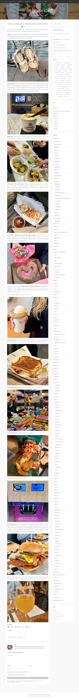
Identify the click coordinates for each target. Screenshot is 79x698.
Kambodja (56, 492)
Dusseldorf (57, 555)
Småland (56, 181)
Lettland (56, 495)
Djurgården (57, 195)
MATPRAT (55, 362)
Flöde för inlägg (56, 613)
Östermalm (57, 186)
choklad (62, 66)
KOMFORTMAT (56, 331)
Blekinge (56, 147)
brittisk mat (56, 64)
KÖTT (54, 314)
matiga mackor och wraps (59, 342)
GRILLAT (55, 280)
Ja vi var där (23, 294)
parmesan (68, 80)
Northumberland (58, 441)
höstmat (56, 76)
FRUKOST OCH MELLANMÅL (59, 252)
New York (20, 637)
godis (55, 235)
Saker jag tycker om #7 (62, 47)
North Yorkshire (58, 438)
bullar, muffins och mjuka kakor (60, 232)
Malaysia (56, 498)
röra (59, 86)
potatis (61, 82)
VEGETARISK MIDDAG (57, 600)
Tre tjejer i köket (39, 10)
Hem (6, 1)
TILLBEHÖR (55, 580)
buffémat (69, 64)
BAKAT (54, 223)
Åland (55, 379)
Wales (55, 569)
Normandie (57, 467)
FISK (54, 249)
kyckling (69, 76)
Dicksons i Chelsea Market (38, 341)
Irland (55, 478)
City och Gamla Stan (59, 192)
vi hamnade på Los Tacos (39, 136)
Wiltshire (57, 453)
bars (55, 254)
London (62, 80)
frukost (57, 72)
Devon (56, 419)
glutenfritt (68, 72)
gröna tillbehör (57, 589)
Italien (55, 484)
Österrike (56, 376)
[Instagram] (70, 1)
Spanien (56, 518)
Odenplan (57, 203)
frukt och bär (57, 257)
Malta (55, 501)
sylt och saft (56, 597)
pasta (55, 82)
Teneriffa (57, 532)
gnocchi (56, 336)
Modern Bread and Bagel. (37, 36)
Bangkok (57, 540)
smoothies (56, 277)
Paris (56, 470)
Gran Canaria (57, 523)
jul (54, 288)
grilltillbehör (59, 74)
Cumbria (57, 416)
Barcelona (57, 521)
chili (57, 66)
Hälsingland (56, 167)
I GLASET (55, 297)
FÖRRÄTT (55, 246)
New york (57, 563)
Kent (56, 427)
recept (67, 84)
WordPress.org (56, 618)
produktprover (68, 82)
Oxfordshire (57, 444)
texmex (55, 356)
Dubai (55, 399)
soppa (67, 88)
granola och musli (58, 263)
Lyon (56, 464)
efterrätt (63, 68)
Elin (25, 26)
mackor (55, 269)
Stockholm (58, 90)
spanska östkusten (59, 529)
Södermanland (57, 175)
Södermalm (57, 206)
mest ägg (56, 271)
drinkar (55, 308)
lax (69, 78)
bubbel (55, 305)
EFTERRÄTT (55, 243)
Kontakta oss (20, 1)
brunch (63, 64)
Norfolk (56, 436)
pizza (55, 348)
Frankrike (56, 458)
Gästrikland (56, 161)
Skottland (56, 515)
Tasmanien (57, 390)
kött (57, 78)
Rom (56, 487)
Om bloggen (11, 1)
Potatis (55, 351)
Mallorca (57, 526)
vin (54, 311)
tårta (55, 240)
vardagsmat (60, 92)
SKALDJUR (55, 572)
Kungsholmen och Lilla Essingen (62, 198)
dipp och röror (57, 583)
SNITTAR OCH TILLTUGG (58, 574)
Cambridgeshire (58, 410)
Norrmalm (57, 201)
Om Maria (56, 126)
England (69, 68)
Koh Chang (57, 543)
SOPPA (54, 577)
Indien (55, 475)
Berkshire (57, 404)
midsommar (56, 291)
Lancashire (57, 430)
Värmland (56, 215)
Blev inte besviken (12, 185)
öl (54, 300)
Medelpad (56, 172)
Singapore (56, 512)
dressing (56, 68)
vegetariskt (59, 94)
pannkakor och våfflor (59, 274)
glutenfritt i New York (12, 637)
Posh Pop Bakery (11, 91)
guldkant (67, 74)
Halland (55, 169)
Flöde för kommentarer (58, 616)
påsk (55, 294)
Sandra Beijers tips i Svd (39, 184)
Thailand (56, 538)
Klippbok (40, 1)
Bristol (56, 407)
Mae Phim (57, 546)
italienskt (62, 76)
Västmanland (57, 220)
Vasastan (57, 209)
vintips (66, 96)
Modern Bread (21, 91)
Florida (56, 560)
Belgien (55, 393)
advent (55, 286)
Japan (55, 489)
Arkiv (45, 1)
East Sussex (57, 424)
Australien (56, 382)
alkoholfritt (56, 303)
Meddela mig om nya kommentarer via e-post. (18, 672)
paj (54, 345)
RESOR (33, 1)
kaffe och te (56, 266)
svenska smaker (66, 90)
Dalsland (56, 155)
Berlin (56, 552)
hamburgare (56, 339)
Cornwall (57, 413)
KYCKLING (55, 359)
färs (62, 72)
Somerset (57, 447)
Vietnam (60, 96)
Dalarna (55, 152)
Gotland (56, 164)
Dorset (56, 421)
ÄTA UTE (55, 138)
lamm (55, 322)
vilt (54, 328)
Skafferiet (28, 1)
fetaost (65, 70)
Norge (55, 506)
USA (24, 637)
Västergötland (57, 218)
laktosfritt (63, 78)
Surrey (56, 450)
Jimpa (54, 45)
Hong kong (56, 472)
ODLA (54, 365)
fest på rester (58, 70)
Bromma (57, 189)
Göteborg (56, 158)
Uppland (56, 212)
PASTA (54, 371)
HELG (54, 283)
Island (55, 481)
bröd (55, 229)
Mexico (55, 504)
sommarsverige (60, 88)
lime (56, 80)
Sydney (56, 387)
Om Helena (56, 123)
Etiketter (55, 108)
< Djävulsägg (10, 641)
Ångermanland (57, 144)
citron (68, 66)
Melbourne (57, 385)
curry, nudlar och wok (58, 334)
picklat (55, 591)
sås (54, 594)
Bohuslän (56, 150)
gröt (55, 260)
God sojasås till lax (61, 45)
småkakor (56, 237)
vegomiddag (67, 94)
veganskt (67, 92)
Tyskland (56, 549)
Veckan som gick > (44, 641)
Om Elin (55, 121)
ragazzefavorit (59, 84)
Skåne (55, 178)
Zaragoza (57, 535)
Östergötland (57, 141)
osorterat (55, 368)
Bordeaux (57, 461)
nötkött (55, 325)
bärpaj (55, 226)
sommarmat (65, 86)
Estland (55, 456)
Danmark (56, 396)
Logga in (55, 610)
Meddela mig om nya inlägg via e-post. (16, 674)
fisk (70, 70)
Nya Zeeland (57, 509)
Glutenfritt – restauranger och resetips (61, 111)
